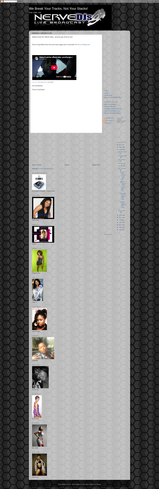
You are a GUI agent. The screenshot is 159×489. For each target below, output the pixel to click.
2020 (120, 147)
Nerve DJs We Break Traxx (112, 111)
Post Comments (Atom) (47, 168)
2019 (120, 149)
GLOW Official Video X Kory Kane (123, 204)
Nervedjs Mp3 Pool (109, 106)
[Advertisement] (66, 148)
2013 (120, 227)
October (123, 159)
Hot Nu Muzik (108, 95)
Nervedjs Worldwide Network (112, 113)
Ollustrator (85, 484)
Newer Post (36, 165)
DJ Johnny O (110, 120)
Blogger (98, 484)
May (122, 166)
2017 (120, 217)
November (124, 155)
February (123, 168)
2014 (120, 225)
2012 (120, 229)
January (123, 210)
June (122, 163)
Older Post (96, 165)
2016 (120, 220)
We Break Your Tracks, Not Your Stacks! (58, 8)
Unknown (109, 123)
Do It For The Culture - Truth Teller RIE (123, 175)
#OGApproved (86, 44)
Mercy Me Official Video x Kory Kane (123, 196)
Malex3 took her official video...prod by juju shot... (123, 186)
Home (66, 165)
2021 (120, 144)
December (124, 151)
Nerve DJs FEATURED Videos (113, 97)
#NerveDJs (78, 44)
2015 (120, 222)
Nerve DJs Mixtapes (110, 104)
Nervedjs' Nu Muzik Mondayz (112, 108)
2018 (120, 215)
